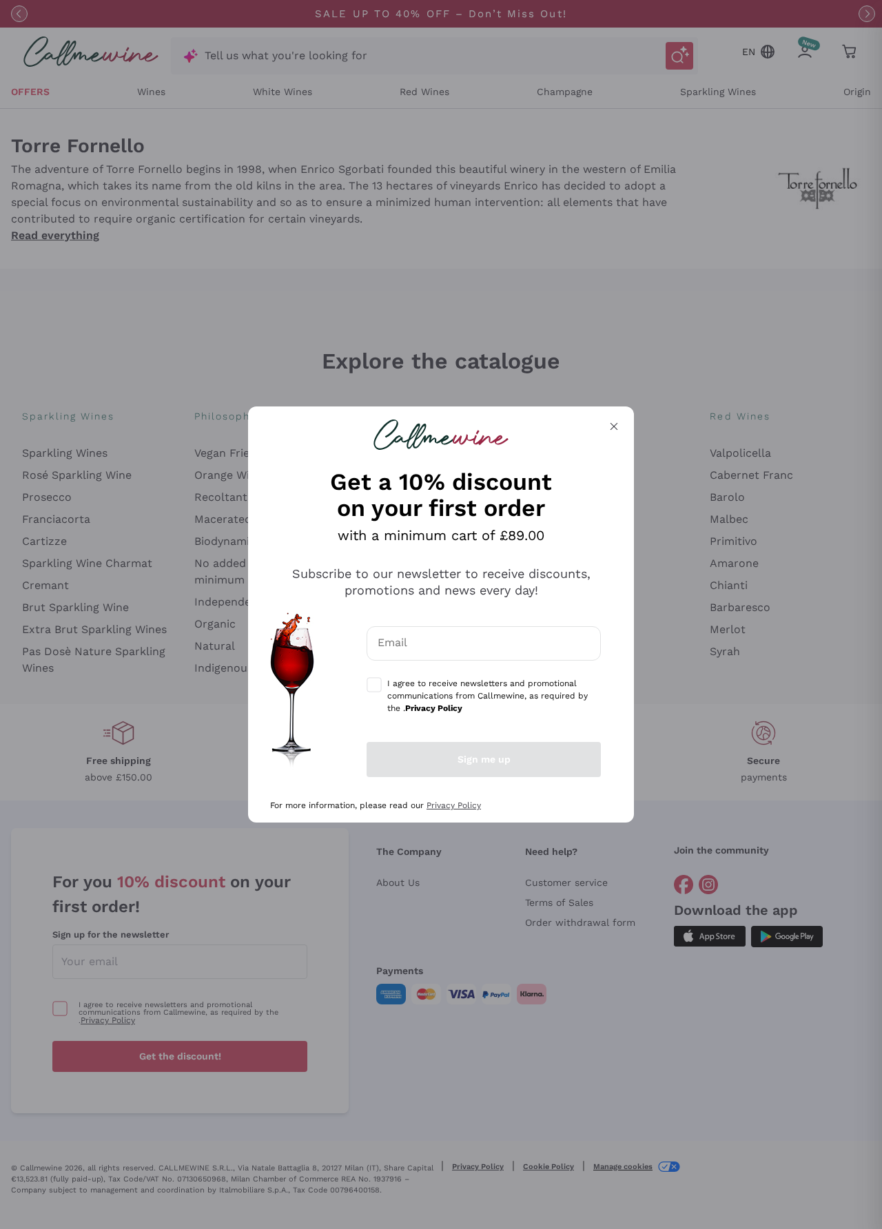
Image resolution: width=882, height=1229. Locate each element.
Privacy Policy (454, 805)
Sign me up (484, 759)
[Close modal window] (614, 426)
